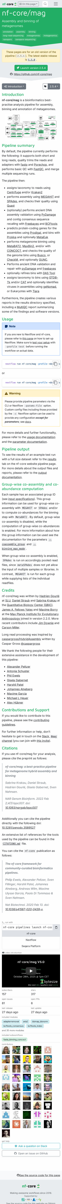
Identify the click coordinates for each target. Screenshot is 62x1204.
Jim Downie (46, 623)
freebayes (49, 268)
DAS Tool (49, 273)
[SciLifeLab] (39, 1199)
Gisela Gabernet (17, 680)
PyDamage (48, 214)
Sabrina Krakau (46, 600)
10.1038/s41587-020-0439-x (24, 909)
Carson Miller (10, 627)
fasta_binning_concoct (14, 1039)
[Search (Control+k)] (45, 4)
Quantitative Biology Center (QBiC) (29, 605)
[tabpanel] (31, 927)
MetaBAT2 (14, 246)
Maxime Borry (48, 609)
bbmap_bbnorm (40, 1021)
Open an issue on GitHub (32, 1153)
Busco (41, 255)
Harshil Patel (15, 684)
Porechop (40, 164)
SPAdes (12, 201)
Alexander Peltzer (18, 666)
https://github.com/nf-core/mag (33, 74)
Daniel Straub (21, 600)
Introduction (15, 86)
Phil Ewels (13, 675)
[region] (31, 363)
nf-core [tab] (31, 933)
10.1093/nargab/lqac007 (21, 807)
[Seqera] (23, 1199)
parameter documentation (30, 441)
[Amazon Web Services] (28, 1199)
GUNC (43, 259)
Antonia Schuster (18, 671)
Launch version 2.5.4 (33, 67)
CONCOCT (14, 250)
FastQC (38, 169)
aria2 (25, 1021)
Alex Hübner (15, 702)
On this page (29, 4)
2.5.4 (53, 86)
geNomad (49, 286)
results (52, 459)
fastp (24, 164)
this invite (43, 740)
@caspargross (30, 643)
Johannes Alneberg (19, 689)
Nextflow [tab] (31, 939)
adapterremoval (11, 1021)
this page (27, 338)
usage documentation (41, 437)
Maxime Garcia (17, 693)
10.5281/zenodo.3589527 (18, 827)
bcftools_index (35, 1026)
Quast (11, 205)
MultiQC (22, 307)
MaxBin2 (28, 246)
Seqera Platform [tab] (31, 946)
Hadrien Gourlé (49, 596)
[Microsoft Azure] (34, 1199)
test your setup (41, 342)
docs (28, 421)
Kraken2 (36, 192)
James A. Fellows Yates (17, 609)
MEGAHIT (47, 196)
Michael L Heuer (17, 698)
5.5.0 (31, 59)
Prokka (11, 237)
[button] (31, 971)
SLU (7, 600)
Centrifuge (14, 192)
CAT (23, 282)
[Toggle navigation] (56, 4)
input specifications (21, 499)
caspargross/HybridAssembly (21, 639)
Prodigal (35, 232)
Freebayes (32, 223)
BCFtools (51, 223)
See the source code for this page (39, 1175)
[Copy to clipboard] (55, 364)
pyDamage (29, 268)
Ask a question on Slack (32, 1146)
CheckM (12, 259)
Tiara (36, 291)
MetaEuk (42, 237)
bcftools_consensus (13, 1026)
